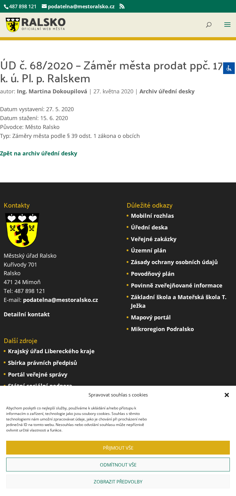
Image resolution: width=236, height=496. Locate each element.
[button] (227, 395)
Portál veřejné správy (37, 374)
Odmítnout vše (118, 465)
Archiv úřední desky (167, 91)
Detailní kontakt (27, 314)
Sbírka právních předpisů (42, 362)
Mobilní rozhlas (152, 215)
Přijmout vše (118, 448)
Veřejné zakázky (153, 239)
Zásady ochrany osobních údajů (174, 262)
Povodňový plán (153, 273)
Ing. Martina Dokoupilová (52, 91)
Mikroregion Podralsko (162, 329)
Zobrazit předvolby (118, 481)
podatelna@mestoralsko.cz (60, 299)
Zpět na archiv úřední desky (38, 153)
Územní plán (148, 250)
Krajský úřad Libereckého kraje (51, 351)
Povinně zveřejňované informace (176, 285)
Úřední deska (149, 227)
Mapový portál (151, 317)
